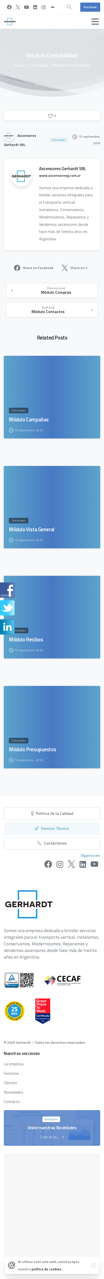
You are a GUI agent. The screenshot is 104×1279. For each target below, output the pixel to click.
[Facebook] (9, 7)
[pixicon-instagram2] (60, 864)
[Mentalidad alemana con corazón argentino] (19, 1011)
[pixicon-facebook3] (48, 864)
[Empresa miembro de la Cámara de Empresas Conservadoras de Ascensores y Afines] (67, 980)
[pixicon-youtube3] (94, 864)
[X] (18, 7)
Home (19, 65)
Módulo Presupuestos (32, 749)
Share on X (78, 267)
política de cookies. (47, 1269)
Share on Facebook (38, 267)
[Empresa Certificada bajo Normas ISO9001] (24, 980)
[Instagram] (43, 7)
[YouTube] (26, 7)
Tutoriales (39, 65)
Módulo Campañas (29, 419)
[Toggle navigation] (95, 21)
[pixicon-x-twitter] (71, 864)
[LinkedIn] (35, 7)
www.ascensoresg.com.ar (60, 175)
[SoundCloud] (52, 7)
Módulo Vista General (32, 529)
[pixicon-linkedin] (83, 864)
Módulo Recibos (26, 639)
